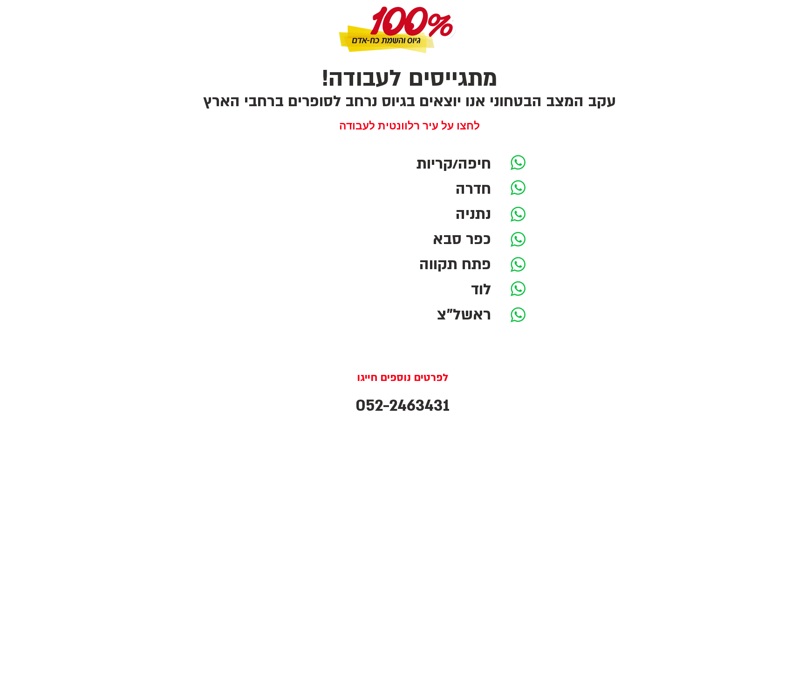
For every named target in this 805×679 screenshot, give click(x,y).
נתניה (473, 214)
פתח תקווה (455, 264)
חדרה (473, 189)
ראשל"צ (464, 315)
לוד (481, 289)
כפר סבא (462, 239)
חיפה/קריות (453, 164)
